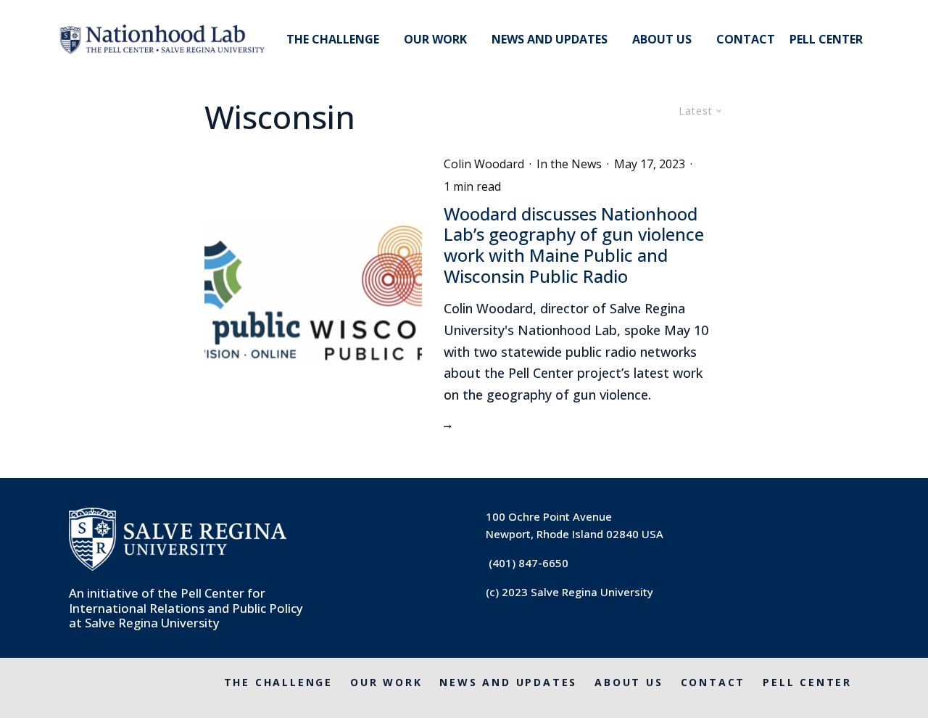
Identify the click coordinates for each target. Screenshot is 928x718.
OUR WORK (435, 39)
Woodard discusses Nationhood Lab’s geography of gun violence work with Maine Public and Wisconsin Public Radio (574, 245)
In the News (569, 164)
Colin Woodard (484, 164)
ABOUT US (662, 39)
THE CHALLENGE (332, 39)
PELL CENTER (826, 39)
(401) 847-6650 (528, 563)
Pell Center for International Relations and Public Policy (186, 600)
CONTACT (745, 39)
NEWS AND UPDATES (550, 39)
